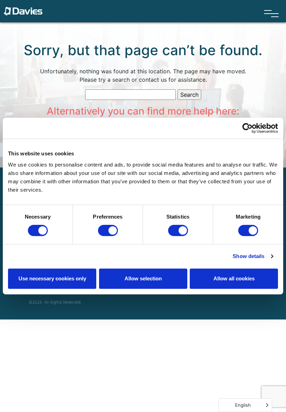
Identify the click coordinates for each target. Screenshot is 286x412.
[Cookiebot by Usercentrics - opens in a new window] (247, 128)
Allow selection (143, 278)
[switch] (108, 230)
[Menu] (271, 14)
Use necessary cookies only (52, 278)
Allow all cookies (234, 278)
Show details (248, 256)
